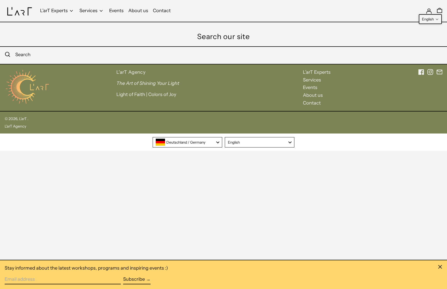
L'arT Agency (15, 126)
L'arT (23, 118)
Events (310, 87)
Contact (312, 103)
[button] (430, 19)
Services (312, 80)
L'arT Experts (317, 72)
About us (313, 95)
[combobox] (187, 142)
